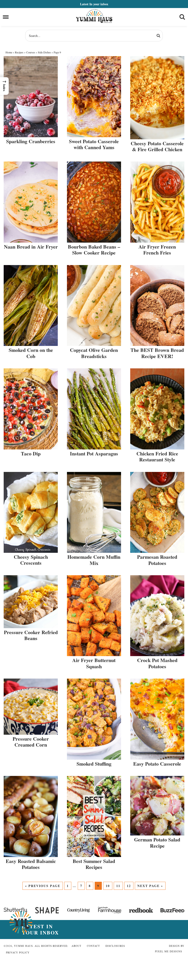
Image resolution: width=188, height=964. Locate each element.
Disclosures (115, 946)
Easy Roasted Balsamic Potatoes (31, 864)
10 (108, 885)
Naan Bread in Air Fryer (31, 246)
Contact (93, 946)
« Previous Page (42, 885)
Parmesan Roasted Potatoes (157, 560)
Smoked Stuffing (94, 763)
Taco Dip (31, 453)
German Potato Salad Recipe (157, 842)
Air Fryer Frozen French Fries (157, 249)
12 (129, 885)
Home (9, 52)
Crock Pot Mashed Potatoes (157, 663)
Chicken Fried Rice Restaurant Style (157, 456)
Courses (30, 52)
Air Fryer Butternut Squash (94, 663)
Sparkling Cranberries (30, 141)
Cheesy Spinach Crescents (31, 560)
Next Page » (150, 885)
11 (118, 885)
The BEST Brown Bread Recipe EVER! (157, 353)
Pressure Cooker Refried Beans (31, 635)
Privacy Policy (18, 952)
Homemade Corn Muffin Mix (93, 560)
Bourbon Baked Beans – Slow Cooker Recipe (94, 249)
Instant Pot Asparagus (94, 453)
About (76, 946)
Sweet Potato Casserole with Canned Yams (94, 144)
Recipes (19, 52)
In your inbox (94, 4)
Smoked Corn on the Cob (31, 353)
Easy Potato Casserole (157, 763)
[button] (4, 86)
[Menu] (6, 17)
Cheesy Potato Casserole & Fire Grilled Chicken (157, 146)
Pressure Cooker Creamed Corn (31, 741)
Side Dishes (44, 52)
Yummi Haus (94, 16)
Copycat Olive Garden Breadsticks (94, 353)
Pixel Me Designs (168, 951)
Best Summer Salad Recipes (94, 864)
